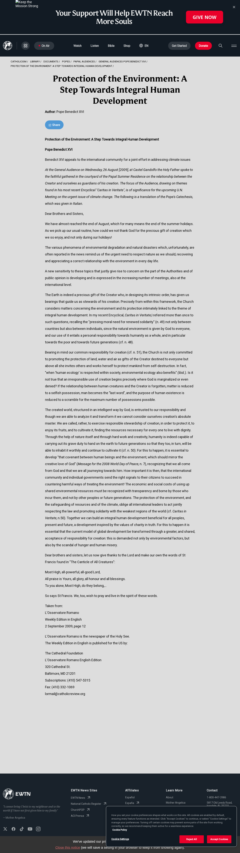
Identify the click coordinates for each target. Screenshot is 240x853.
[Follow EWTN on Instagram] (38, 829)
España (129, 803)
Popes (66, 61)
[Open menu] (234, 46)
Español (130, 797)
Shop (127, 46)
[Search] (220, 46)
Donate (203, 46)
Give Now (204, 17)
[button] (144, 46)
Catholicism (18, 61)
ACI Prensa (77, 815)
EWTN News (78, 797)
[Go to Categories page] (25, 46)
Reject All (191, 839)
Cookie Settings (120, 839)
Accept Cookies (219, 839)
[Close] (234, 7)
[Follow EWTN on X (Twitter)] (5, 829)
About (169, 797)
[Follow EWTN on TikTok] (22, 829)
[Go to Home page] (17, 794)
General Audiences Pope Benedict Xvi (122, 61)
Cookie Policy (119, 829)
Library (35, 61)
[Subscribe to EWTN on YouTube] (30, 829)
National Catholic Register (86, 803)
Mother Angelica (175, 802)
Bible (111, 46)
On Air (46, 46)
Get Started (179, 46)
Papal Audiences (84, 61)
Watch (78, 46)
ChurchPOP (78, 809)
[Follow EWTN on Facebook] (13, 829)
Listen (95, 46)
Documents (51, 61)
